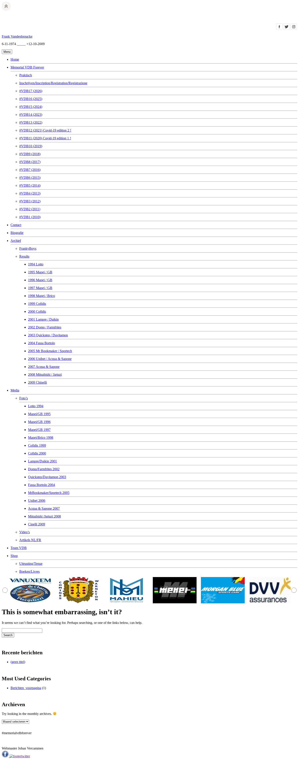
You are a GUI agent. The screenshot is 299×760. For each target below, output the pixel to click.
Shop (14, 556)
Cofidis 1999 (37, 445)
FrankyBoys (27, 248)
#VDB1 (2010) (29, 217)
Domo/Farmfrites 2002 (44, 469)
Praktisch (25, 75)
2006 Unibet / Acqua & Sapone (50, 359)
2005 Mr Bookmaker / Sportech (50, 351)
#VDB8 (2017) (29, 162)
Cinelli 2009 (36, 524)
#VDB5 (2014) (29, 185)
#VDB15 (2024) (30, 107)
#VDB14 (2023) (30, 114)
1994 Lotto (35, 264)
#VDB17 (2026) (30, 91)
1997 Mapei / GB (40, 288)
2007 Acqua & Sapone (44, 367)
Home (15, 59)
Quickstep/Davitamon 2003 (47, 477)
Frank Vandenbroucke (17, 36)
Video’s (24, 532)
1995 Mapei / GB (40, 272)
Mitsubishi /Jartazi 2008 (44, 516)
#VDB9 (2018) (29, 154)
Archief (16, 240)
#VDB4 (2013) (29, 193)
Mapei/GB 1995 (39, 414)
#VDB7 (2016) (29, 170)
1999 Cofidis (37, 303)
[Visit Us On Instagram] (293, 29)
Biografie (17, 233)
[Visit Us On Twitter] (286, 29)
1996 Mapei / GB (40, 280)
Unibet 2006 (36, 500)
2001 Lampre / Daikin (43, 319)
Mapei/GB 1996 (39, 422)
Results (24, 256)
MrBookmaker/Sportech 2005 (48, 493)
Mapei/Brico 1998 (40, 437)
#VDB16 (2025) (30, 99)
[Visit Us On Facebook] (279, 29)
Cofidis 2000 (37, 453)
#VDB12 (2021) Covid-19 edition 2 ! (45, 130)
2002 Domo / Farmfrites (44, 327)
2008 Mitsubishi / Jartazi (45, 374)
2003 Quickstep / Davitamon (48, 335)
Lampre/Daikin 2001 (42, 461)
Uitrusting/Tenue (30, 563)
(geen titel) (18, 662)
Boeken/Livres (29, 571)
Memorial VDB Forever (27, 67)
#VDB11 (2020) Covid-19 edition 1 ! (45, 138)
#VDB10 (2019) (30, 146)
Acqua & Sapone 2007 (44, 508)
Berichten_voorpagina (26, 688)
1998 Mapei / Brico (41, 296)
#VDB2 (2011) (29, 209)
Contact (16, 225)
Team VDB (19, 548)
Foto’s (23, 398)
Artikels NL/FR (30, 540)
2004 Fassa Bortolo (41, 343)
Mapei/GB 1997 (39, 430)
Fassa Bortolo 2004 (41, 485)
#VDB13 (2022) (30, 122)
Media (15, 390)
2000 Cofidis (37, 311)
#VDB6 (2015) (29, 177)
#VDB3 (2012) (29, 201)
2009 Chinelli (37, 382)
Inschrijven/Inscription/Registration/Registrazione (53, 83)
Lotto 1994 (35, 406)
